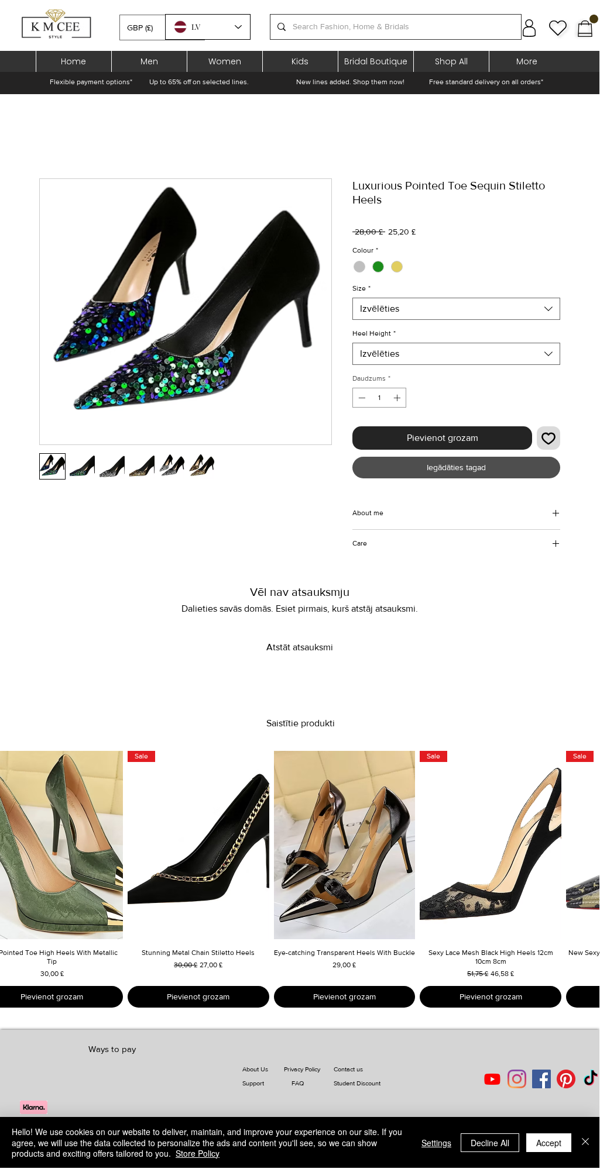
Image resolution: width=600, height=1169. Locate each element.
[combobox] (456, 309)
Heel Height (374, 333)
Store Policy (198, 1153)
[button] (162, 27)
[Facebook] (541, 1079)
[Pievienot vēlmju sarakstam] (548, 438)
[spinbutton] (379, 397)
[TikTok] (590, 1079)
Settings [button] (436, 1143)
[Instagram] (517, 1079)
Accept (548, 1143)
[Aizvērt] (585, 1142)
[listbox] (162, 27)
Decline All (490, 1143)
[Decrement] (360, 397)
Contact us (348, 1069)
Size (361, 288)
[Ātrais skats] (345, 845)
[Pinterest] (566, 1079)
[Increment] (398, 397)
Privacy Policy (302, 1069)
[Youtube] (492, 1079)
